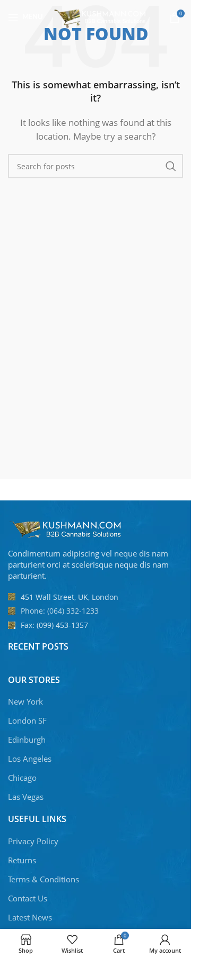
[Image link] (66, 528)
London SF (27, 720)
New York (25, 701)
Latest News (30, 917)
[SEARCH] (171, 166)
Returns (22, 860)
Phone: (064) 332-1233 (60, 611)
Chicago (22, 777)
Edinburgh (27, 739)
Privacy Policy (33, 841)
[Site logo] (101, 16)
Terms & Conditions (43, 879)
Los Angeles (29, 758)
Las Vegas (26, 796)
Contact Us (27, 898)
